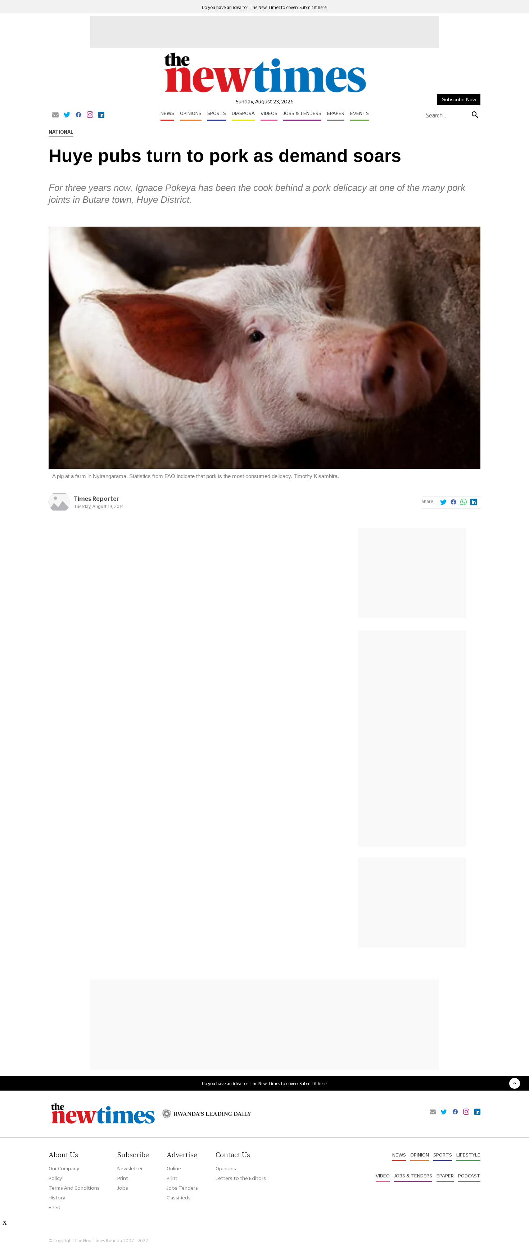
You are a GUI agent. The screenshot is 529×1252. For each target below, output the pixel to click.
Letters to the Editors (241, 1178)
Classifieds (179, 1197)
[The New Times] (264, 93)
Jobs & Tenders (302, 113)
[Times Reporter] (59, 511)
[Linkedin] (101, 115)
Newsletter (130, 1168)
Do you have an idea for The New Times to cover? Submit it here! (264, 7)
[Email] (55, 115)
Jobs (122, 1188)
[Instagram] (90, 115)
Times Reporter (96, 498)
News (167, 113)
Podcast (469, 1176)
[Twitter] (67, 115)
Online (174, 1168)
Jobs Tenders (182, 1188)
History (57, 1197)
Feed (54, 1207)
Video (383, 1176)
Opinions (191, 113)
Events (359, 113)
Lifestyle (468, 1155)
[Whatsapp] (463, 502)
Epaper (335, 113)
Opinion (419, 1155)
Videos (269, 113)
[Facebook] (78, 115)
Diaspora (243, 113)
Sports (216, 113)
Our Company (64, 1168)
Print (122, 1178)
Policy (55, 1178)
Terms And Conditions (74, 1188)
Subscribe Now (459, 99)
